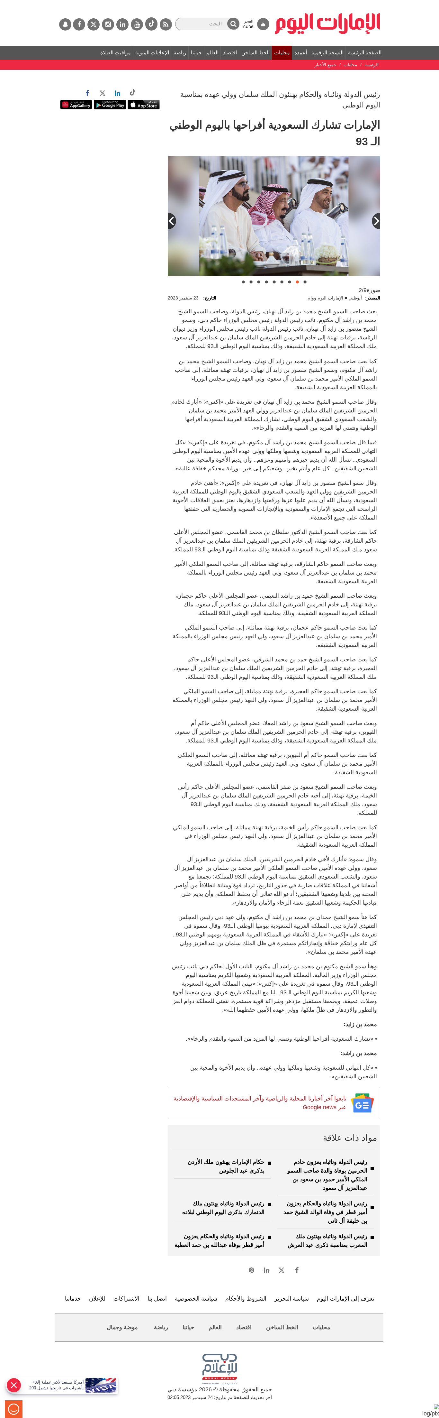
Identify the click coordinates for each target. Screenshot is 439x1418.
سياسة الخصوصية (196, 1298)
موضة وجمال (122, 1327)
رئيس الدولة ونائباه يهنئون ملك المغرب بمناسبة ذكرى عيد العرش (327, 1240)
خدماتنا (73, 1298)
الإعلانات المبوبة (152, 52)
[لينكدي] (122, 24)
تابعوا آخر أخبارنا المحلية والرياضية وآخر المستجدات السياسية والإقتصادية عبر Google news (260, 1102)
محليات (282, 52)
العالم (212, 52)
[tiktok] (151, 24)
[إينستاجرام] (108, 24)
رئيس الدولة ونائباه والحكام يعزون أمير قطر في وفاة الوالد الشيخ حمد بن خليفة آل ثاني (325, 1212)
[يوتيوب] (137, 24)
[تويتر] (93, 24)
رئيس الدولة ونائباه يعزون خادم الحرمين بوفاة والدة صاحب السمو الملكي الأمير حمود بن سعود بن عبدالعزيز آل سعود (327, 1175)
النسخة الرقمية (327, 52)
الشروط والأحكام (245, 1298)
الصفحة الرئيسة (364, 52)
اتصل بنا (157, 1298)
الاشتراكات (126, 1298)
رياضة (180, 52)
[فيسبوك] (79, 24)
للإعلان (97, 1298)
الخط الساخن (255, 52)
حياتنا (196, 52)
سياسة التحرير (291, 1298)
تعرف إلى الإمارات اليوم (345, 1298)
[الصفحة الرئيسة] (327, 3)
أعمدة (300, 52)
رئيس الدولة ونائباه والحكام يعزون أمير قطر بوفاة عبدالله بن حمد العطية (219, 1240)
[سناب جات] (65, 24)
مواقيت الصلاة (115, 52)
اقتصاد (230, 52)
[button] (233, 24)
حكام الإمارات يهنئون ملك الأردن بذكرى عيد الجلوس (226, 1166)
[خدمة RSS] (166, 24)
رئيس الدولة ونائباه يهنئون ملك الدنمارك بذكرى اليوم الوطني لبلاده (223, 1207)
